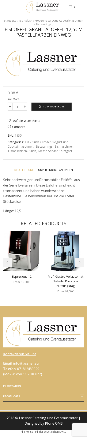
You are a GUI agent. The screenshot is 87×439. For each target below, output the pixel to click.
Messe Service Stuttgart (55, 151)
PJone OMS (54, 423)
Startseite (10, 20)
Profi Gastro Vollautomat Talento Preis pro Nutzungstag (65, 281)
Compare (18, 126)
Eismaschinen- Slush (22, 151)
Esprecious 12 (21, 276)
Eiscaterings (43, 24)
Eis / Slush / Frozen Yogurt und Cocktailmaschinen (51, 20)
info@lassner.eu (26, 363)
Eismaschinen (64, 146)
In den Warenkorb (53, 106)
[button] (7, 262)
